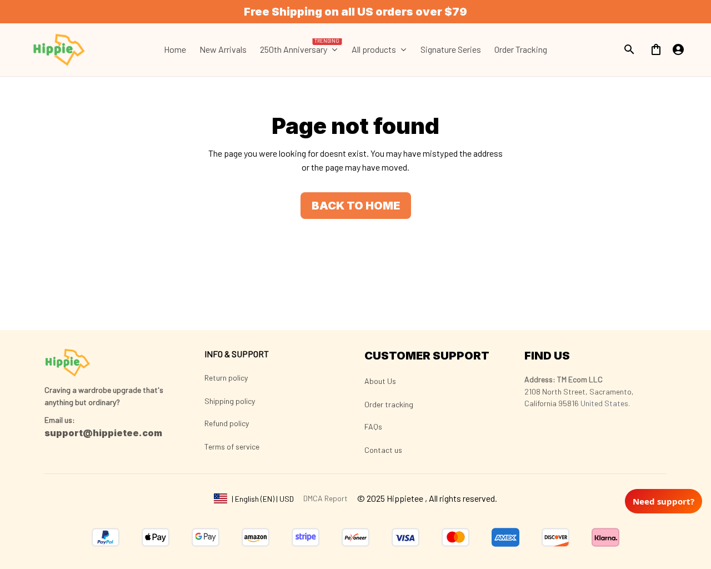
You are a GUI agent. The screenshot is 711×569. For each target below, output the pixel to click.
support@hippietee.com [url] (103, 432)
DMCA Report (325, 498)
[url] (59, 420)
